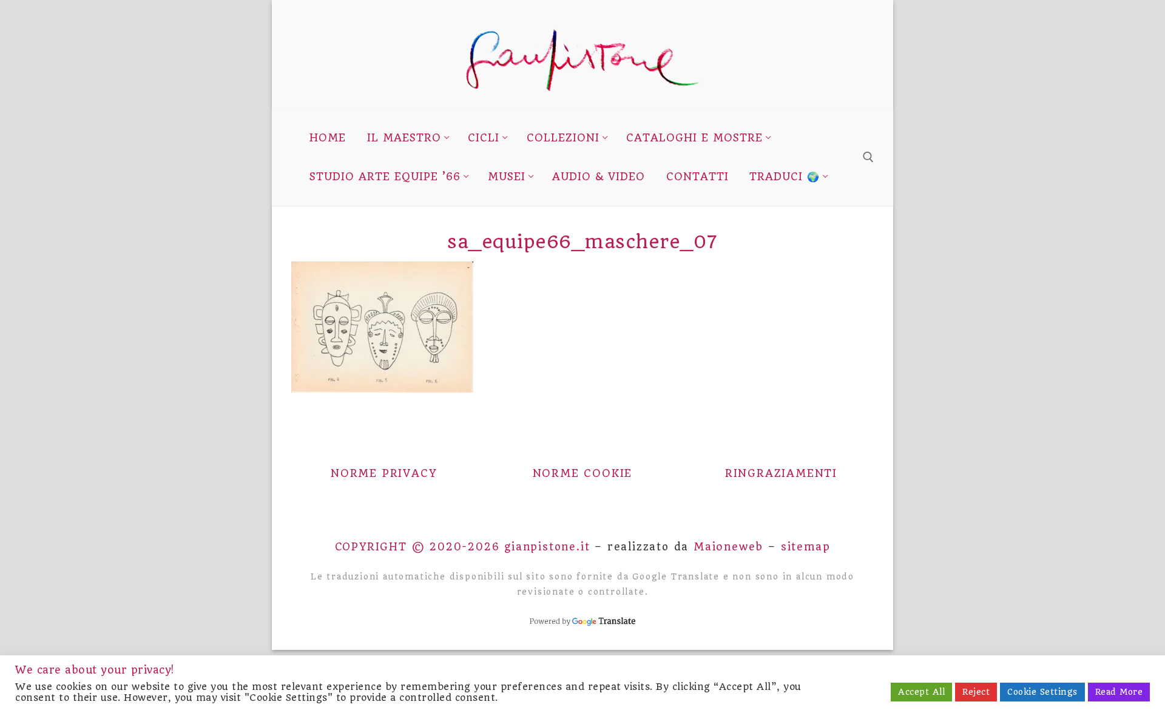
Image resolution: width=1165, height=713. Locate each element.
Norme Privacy (384, 473)
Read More (1119, 692)
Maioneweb (728, 547)
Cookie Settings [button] (1042, 692)
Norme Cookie (583, 473)
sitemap (806, 547)
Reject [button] (976, 692)
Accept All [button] (921, 692)
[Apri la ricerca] (868, 157)
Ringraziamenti (781, 473)
